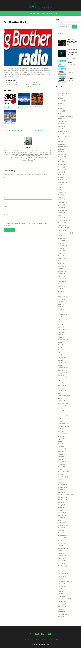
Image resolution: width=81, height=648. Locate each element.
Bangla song (61, 144)
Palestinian (61, 451)
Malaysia (60, 378)
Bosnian (60, 169)
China (59, 197)
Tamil (59, 558)
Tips (59, 568)
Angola (60, 113)
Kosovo (60, 347)
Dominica (61, 230)
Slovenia (60, 515)
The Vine (69, 62)
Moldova (60, 401)
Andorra (60, 111)
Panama (60, 454)
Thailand (60, 563)
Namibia (60, 418)
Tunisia (60, 583)
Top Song (61, 576)
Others (60, 446)
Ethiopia (60, 256)
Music (60, 411)
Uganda (60, 591)
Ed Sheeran (61, 240)
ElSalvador (61, 245)
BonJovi (60, 167)
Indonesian (61, 314)
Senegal (60, 505)
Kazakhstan (61, 340)
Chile (59, 195)
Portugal (60, 474)
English (60, 251)
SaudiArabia (61, 502)
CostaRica (61, 210)
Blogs (59, 162)
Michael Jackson (63, 395)
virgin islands (62, 614)
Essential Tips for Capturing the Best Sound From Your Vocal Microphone (72, 53)
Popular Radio (62, 472)
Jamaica (60, 332)
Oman (59, 444)
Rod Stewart (61, 484)
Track (59, 578)
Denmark (60, 223)
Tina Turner (61, 566)
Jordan (60, 337)
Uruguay (60, 601)
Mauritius (61, 390)
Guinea (60, 284)
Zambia (60, 617)
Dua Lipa (60, 235)
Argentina (61, 121)
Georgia (60, 268)
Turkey (60, 586)
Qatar (59, 479)
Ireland (60, 322)
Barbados (61, 149)
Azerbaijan (61, 136)
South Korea (61, 525)
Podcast (60, 464)
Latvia (60, 352)
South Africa (61, 522)
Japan (60, 334)
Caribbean (61, 190)
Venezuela (61, 606)
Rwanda (60, 492)
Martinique (61, 388)
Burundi (60, 179)
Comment (7, 178)
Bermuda (60, 157)
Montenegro (61, 403)
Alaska (60, 101)
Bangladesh (61, 146)
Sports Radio (62, 535)
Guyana (60, 286)
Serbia (60, 507)
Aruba (60, 129)
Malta (59, 383)
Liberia (60, 360)
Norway (60, 441)
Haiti (59, 289)
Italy (59, 327)
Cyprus (60, 218)
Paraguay (61, 456)
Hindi (59, 294)
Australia (60, 131)
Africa (59, 96)
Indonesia (61, 312)
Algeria (60, 106)
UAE (59, 589)
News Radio (61, 434)
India (59, 306)
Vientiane (61, 609)
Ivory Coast (61, 329)
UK (59, 594)
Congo (60, 207)
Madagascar (61, 373)
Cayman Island (62, 192)
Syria (59, 550)
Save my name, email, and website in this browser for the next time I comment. (26, 224)
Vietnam (60, 611)
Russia (60, 489)
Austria (60, 134)
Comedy (60, 205)
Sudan (60, 540)
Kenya (60, 342)
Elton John (61, 248)
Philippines (61, 461)
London (60, 365)
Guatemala (61, 281)
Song (59, 520)
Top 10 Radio (62, 573)
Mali (59, 380)
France (60, 261)
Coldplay (60, 200)
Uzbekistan (61, 604)
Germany (60, 271)
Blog (59, 159)
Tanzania (60, 561)
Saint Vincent (62, 500)
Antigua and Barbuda (64, 116)
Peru (59, 459)
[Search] (74, 27)
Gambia (60, 263)
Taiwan (60, 553)
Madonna (61, 375)
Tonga (60, 571)
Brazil (59, 172)
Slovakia (60, 512)
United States (62, 599)
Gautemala (61, 266)
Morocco (60, 406)
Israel (59, 324)
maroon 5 (61, 385)
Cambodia (61, 182)
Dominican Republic (64, 233)
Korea (59, 345)
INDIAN (60, 309)
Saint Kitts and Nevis (64, 495)
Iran (59, 317)
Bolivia (60, 164)
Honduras (61, 296)
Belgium (60, 154)
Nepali (60, 421)
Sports (60, 530)
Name (6, 197)
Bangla (60, 141)
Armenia (60, 124)
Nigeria (60, 439)
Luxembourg (62, 367)
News (59, 428)
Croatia (60, 212)
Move (59, 408)
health (60, 291)
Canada (60, 187)
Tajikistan (61, 556)
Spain (59, 528)
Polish (60, 469)
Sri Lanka (60, 538)
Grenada (60, 279)
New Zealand (62, 426)
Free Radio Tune (40, 634)
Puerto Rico (61, 477)
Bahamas (60, 139)
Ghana (60, 273)
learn (59, 355)
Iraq (59, 319)
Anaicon (60, 108)
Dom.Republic (62, 228)
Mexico (60, 393)
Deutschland (62, 225)
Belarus (60, 151)
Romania (60, 487)
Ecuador (60, 238)
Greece (60, 276)
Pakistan (60, 449)
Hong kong (61, 299)
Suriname (61, 543)
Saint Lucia (61, 497)
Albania (60, 103)
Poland (60, 467)
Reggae (60, 482)
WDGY (69, 70)
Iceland (60, 304)
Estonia (60, 253)
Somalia (60, 517)
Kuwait (60, 350)
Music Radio (61, 416)
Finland (60, 258)
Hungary (60, 301)
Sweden (60, 545)
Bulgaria (60, 177)
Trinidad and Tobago (64, 581)
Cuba (59, 215)
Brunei (60, 174)
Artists (60, 126)
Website (6, 215)
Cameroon (61, 185)
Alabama (60, 98)
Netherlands (61, 423)
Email (6, 206)
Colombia (61, 202)
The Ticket (70, 78)
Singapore (61, 510)
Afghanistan (61, 93)
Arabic (60, 118)
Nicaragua (61, 436)
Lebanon (60, 357)
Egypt (59, 243)
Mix (59, 398)
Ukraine (60, 596)
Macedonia (61, 370)
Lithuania (61, 362)
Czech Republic (62, 220)
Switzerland (61, 548)
